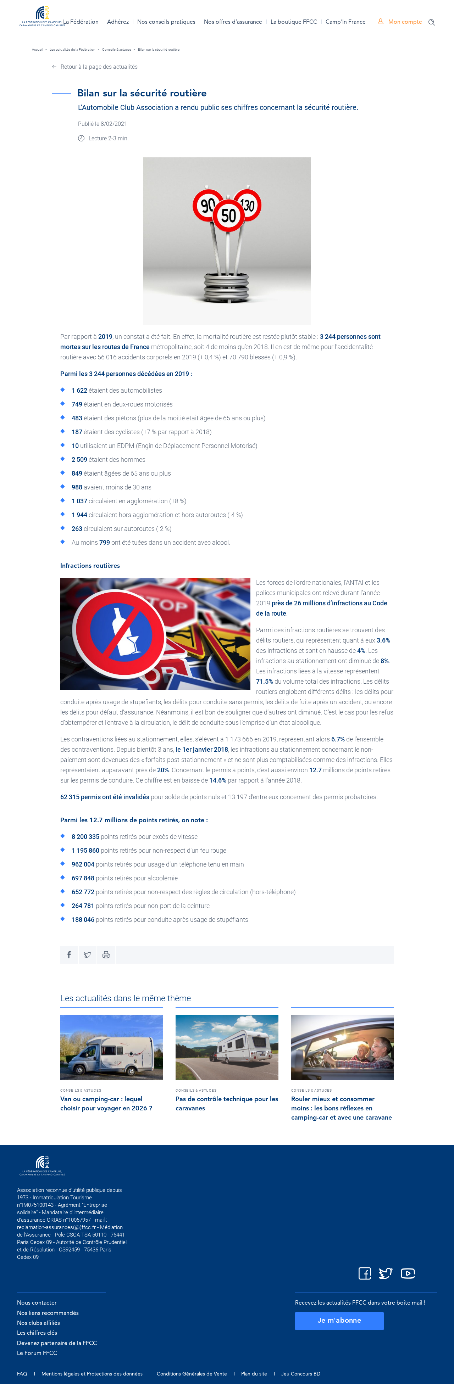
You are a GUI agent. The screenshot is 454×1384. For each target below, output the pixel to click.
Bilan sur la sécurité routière (158, 49)
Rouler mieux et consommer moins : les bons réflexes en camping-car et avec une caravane (341, 1108)
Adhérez (118, 22)
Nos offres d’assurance (233, 22)
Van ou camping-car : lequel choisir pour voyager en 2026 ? (106, 1104)
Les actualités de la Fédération (72, 49)
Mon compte (404, 22)
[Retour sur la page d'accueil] (42, 17)
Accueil (37, 49)
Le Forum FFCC (37, 1353)
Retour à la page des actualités (98, 66)
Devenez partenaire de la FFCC (57, 1343)
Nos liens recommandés (48, 1313)
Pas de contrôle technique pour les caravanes (227, 1104)
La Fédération (81, 22)
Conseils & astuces (116, 49)
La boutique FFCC (294, 22)
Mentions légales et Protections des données (92, 1374)
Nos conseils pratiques (166, 22)
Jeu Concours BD (300, 1374)
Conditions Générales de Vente (192, 1374)
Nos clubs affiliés (38, 1323)
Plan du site (254, 1374)
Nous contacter (37, 1303)
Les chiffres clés (37, 1333)
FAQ (22, 1374)
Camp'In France (346, 22)
